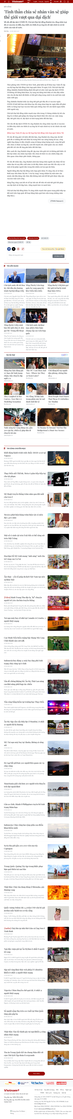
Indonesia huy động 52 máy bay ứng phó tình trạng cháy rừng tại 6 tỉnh (23, 662)
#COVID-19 (44, 238)
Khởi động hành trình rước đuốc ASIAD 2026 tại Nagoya (25, 454)
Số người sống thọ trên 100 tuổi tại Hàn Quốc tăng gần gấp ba (24, 1012)
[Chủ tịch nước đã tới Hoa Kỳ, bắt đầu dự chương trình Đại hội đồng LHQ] (14, 276)
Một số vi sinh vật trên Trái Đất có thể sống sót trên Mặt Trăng (24, 537)
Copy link (23, 249)
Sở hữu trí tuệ (38, 1090)
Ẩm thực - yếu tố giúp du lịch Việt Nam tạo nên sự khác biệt (24, 578)
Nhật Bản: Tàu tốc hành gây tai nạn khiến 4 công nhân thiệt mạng (25, 1033)
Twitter (13, 249)
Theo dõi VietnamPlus (48, 249)
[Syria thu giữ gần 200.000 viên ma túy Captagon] (58, 851)
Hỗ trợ (62, 1090)
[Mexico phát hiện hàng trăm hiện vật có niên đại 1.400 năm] (58, 520)
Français (41, 1)
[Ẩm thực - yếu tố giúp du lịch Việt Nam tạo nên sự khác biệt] (58, 582)
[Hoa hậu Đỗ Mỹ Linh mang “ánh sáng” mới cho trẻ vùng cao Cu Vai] (58, 562)
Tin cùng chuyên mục (16, 448)
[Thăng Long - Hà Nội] (61, 1)
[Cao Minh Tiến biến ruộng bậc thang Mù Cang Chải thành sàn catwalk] (58, 643)
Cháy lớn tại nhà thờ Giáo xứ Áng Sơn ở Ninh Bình (24, 930)
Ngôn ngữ (68, 1090)
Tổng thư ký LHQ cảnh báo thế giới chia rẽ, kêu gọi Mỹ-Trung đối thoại (14, 328)
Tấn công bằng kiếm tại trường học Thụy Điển (24, 701)
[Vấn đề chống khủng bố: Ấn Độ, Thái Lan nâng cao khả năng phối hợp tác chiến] (58, 687)
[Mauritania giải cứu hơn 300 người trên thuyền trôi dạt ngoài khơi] (58, 789)
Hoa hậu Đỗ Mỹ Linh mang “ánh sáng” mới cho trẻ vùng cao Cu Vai (24, 557)
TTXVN (42, 1093)
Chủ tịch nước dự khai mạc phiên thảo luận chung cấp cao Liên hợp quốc (36, 329)
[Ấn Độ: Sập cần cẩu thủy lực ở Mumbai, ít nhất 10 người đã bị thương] (58, 727)
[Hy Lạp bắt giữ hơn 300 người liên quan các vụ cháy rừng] (58, 768)
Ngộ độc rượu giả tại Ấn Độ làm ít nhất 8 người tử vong (24, 950)
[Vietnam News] (12, 1083)
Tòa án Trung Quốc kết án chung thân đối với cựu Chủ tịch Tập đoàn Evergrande (23, 1054)
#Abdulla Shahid (33, 238)
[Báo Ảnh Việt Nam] (37, 1083)
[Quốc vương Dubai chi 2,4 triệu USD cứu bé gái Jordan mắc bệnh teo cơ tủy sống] (58, 913)
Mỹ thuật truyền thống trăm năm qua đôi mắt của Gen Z (24, 495)
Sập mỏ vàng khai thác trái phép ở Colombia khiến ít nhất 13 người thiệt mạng (23, 971)
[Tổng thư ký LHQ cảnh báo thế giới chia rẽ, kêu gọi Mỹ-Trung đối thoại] (14, 315)
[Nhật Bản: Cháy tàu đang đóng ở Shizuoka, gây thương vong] (58, 892)
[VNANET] (53, 1083)
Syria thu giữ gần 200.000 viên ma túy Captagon (21, 847)
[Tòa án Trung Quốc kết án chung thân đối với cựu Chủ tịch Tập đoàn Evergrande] (58, 1058)
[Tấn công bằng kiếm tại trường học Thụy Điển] (58, 707)
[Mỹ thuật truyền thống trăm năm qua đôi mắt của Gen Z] (58, 500)
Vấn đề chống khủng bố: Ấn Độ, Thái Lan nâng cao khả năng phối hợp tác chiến (24, 682)
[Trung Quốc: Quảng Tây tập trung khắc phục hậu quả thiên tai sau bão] (58, 872)
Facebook (9, 249)
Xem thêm (36, 1073)
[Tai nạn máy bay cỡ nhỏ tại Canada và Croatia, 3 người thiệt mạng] (58, 624)
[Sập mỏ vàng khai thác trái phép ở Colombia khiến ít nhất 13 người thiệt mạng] (58, 975)
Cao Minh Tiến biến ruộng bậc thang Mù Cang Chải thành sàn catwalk (24, 639)
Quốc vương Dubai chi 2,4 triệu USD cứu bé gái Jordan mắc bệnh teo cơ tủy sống (24, 909)
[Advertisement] (36, 217)
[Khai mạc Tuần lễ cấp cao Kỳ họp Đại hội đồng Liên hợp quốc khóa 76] (35, 133)
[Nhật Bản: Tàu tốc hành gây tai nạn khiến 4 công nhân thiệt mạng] (58, 1037)
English (35, 1)
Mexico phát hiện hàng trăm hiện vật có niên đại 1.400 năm (23, 516)
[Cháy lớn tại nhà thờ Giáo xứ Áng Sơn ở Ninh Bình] (58, 934)
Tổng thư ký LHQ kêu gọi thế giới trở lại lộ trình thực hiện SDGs (58, 288)
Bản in (18, 249)
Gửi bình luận (58, 256)
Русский (56, 1)
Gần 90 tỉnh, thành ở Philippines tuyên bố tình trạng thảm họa (24, 805)
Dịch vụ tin (49, 1093)
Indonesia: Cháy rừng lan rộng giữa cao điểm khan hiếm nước (23, 826)
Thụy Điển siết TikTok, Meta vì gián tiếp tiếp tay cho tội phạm (25, 475)
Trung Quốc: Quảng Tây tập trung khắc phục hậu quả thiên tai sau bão (23, 868)
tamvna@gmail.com (40, 1103)
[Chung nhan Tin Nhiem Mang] (18, 1112)
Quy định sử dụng (49, 1090)
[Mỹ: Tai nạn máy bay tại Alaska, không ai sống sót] (58, 748)
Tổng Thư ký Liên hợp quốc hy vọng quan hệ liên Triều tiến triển (35, 288)
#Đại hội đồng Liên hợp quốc (16, 238)
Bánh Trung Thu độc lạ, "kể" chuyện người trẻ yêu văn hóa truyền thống (23, 599)
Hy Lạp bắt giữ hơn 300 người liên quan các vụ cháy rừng (24, 764)
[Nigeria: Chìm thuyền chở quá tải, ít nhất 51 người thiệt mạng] (58, 996)
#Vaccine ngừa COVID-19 (15, 242)
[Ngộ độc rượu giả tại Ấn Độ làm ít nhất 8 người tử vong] (58, 954)
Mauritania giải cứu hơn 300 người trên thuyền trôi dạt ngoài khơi (24, 785)
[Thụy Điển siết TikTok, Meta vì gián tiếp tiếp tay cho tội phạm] (58, 479)
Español (47, 1)
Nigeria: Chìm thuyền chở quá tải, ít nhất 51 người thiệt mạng (23, 992)
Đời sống (7, 7)
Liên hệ (64, 1093)
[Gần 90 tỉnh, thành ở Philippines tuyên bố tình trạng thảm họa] (58, 810)
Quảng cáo (56, 1093)
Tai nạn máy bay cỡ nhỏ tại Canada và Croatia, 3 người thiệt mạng (24, 619)
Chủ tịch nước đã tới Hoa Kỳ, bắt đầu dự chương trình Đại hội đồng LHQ (14, 288)
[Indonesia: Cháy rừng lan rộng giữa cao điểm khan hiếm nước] (58, 830)
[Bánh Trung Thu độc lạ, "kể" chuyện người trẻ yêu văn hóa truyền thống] (58, 603)
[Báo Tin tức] (64, 1083)
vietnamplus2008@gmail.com (47, 1109)
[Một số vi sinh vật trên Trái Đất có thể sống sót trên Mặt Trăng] (58, 541)
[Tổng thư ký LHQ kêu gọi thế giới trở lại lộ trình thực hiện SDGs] (58, 276)
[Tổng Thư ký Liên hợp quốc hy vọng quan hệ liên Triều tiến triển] (36, 276)
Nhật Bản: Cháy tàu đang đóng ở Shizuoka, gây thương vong (24, 888)
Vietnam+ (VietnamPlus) (18, 1)
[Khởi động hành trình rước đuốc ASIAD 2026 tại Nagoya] (58, 458)
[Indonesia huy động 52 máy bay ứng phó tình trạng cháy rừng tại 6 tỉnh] (58, 666)
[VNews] (45, 1083)
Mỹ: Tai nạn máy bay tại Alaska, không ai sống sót (24, 743)
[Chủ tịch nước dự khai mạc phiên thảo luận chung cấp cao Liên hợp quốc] (36, 315)
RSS (57, 1090)
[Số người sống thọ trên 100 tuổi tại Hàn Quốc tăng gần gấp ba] (58, 1016)
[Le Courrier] (25, 1083)
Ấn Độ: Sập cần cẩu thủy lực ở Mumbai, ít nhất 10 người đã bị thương (24, 723)
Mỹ (29, 242)
